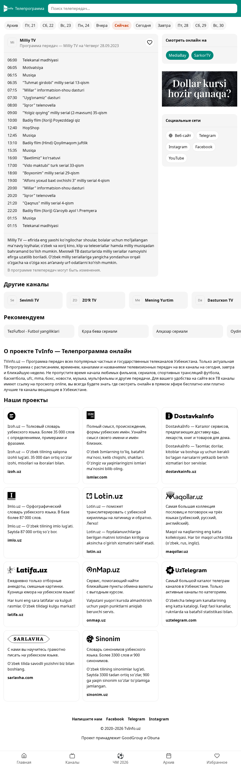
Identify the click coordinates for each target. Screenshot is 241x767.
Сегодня (143, 25)
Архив (12, 25)
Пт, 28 (183, 25)
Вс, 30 (218, 25)
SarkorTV (202, 55)
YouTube (176, 158)
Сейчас (122, 25)
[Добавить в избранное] (149, 42)
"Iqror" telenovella (39, 105)
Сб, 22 (48, 25)
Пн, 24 (83, 25)
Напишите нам (87, 719)
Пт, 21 (30, 25)
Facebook (204, 146)
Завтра (164, 25)
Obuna (153, 737)
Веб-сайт (183, 135)
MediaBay (177, 55)
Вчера (102, 25)
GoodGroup (132, 737)
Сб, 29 (200, 25)
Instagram (178, 146)
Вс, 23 (65, 25)
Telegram (207, 135)
